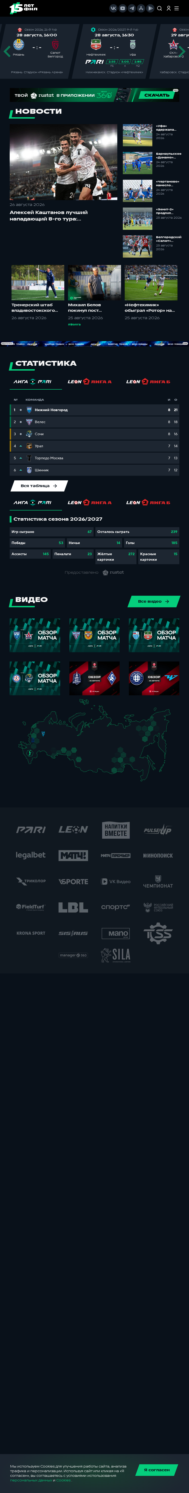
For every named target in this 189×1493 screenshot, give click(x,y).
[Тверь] (41, 730)
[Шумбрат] (49, 741)
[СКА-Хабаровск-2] (144, 767)
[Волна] (55, 736)
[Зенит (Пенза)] (47, 746)
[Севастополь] (22, 749)
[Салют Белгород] (33, 742)
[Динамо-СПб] (45, 725)
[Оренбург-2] (52, 756)
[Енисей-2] (94, 757)
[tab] (36, 383)
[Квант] (39, 742)
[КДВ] (84, 755)
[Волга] (54, 744)
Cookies (63, 1480)
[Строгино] (38, 736)
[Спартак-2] (41, 736)
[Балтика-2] (27, 726)
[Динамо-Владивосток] (145, 778)
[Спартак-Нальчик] (33, 758)
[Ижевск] (64, 736)
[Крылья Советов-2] (52, 751)
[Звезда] (40, 725)
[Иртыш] (76, 757)
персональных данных (31, 1480)
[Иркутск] (92, 765)
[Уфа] (64, 744)
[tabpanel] (94, 540)
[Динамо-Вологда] (52, 728)
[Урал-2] (68, 747)
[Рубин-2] (57, 739)
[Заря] (31, 747)
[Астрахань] (40, 753)
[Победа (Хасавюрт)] (32, 763)
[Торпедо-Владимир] (47, 735)
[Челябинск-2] (67, 752)
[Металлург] (39, 747)
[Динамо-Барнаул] (84, 763)
